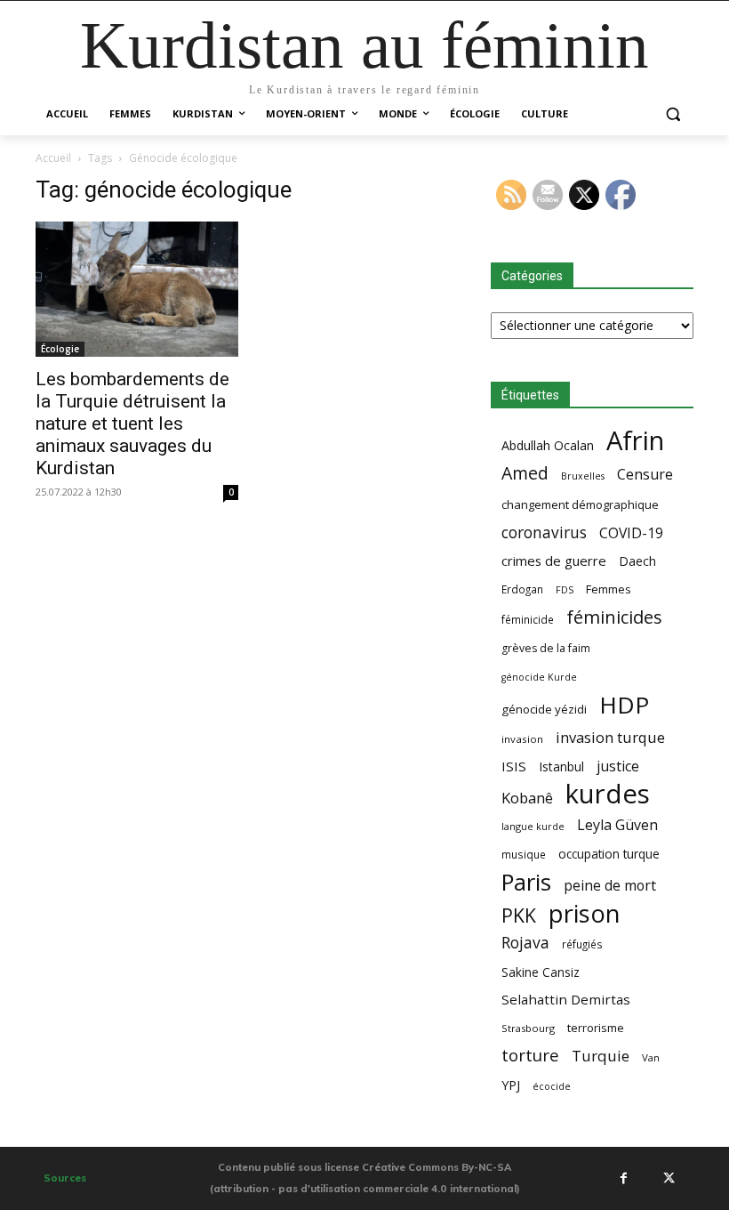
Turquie (600, 1055)
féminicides (614, 617)
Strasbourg (528, 1028)
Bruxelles (583, 476)
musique (523, 854)
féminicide (527, 619)
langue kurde (533, 826)
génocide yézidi (544, 709)
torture (530, 1055)
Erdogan (522, 589)
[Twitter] (669, 1178)
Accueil (53, 157)
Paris (526, 882)
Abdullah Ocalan (547, 445)
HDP (624, 705)
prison (584, 913)
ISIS (513, 766)
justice (618, 766)
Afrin (635, 441)
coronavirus (544, 532)
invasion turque (610, 737)
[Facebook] (623, 1178)
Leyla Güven (617, 825)
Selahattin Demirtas (565, 999)
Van (651, 1057)
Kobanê (527, 797)
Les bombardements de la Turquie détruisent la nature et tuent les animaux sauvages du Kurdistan (132, 423)
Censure (645, 474)
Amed (525, 473)
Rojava (525, 942)
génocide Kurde (539, 677)
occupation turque (609, 853)
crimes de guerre (553, 560)
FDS (564, 589)
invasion (522, 739)
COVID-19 (631, 533)
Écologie (60, 349)
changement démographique (580, 504)
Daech (637, 561)
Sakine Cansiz (540, 972)
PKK (518, 915)
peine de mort (610, 885)
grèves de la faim (545, 648)
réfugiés (582, 944)
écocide (552, 1086)
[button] (672, 114)
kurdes (607, 794)
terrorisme (595, 1028)
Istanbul (561, 766)
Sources (65, 1178)
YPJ (510, 1084)
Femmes (608, 589)
